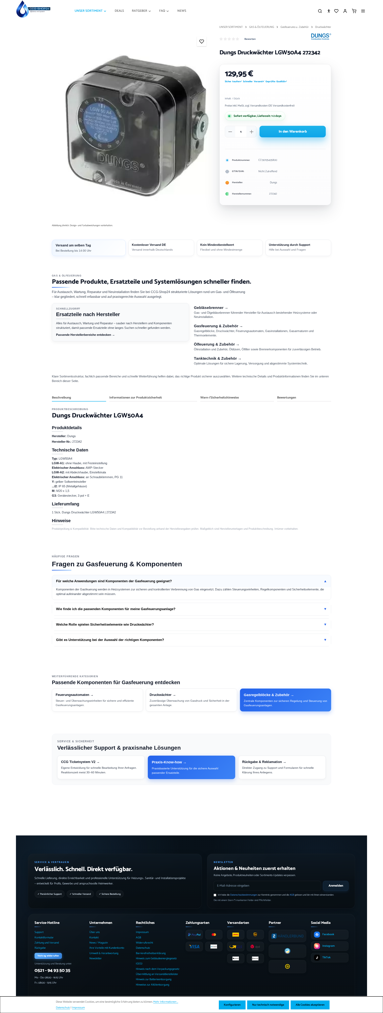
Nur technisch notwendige (268, 1005)
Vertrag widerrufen (48, 956)
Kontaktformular (44, 937)
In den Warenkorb (293, 132)
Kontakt (94, 937)
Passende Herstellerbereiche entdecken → (85, 334)
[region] (131, 128)
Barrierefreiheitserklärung (151, 953)
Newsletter (95, 958)
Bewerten (250, 39)
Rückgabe (40, 948)
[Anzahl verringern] (230, 132)
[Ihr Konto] (345, 11)
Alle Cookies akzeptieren (310, 1005)
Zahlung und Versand (47, 943)
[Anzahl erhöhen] (251, 132)
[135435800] (131, 128)
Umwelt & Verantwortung (103, 953)
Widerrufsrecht (144, 943)
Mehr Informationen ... (165, 1002)
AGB (292, 895)
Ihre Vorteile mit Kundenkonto (106, 948)
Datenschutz (143, 948)
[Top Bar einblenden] (363, 11)
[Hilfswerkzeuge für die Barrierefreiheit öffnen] (329, 11)
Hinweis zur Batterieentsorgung (153, 979)
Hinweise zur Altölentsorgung (152, 985)
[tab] (79, 397)
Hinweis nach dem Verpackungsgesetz (157, 969)
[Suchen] (320, 11)
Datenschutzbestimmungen (243, 895)
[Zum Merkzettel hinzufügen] (201, 41)
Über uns (94, 932)
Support (39, 932)
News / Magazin (98, 943)
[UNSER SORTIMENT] (91, 11)
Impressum (142, 932)
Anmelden (336, 885)
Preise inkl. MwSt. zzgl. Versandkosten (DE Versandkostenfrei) (260, 106)
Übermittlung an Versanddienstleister (157, 974)
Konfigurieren (232, 1005)
